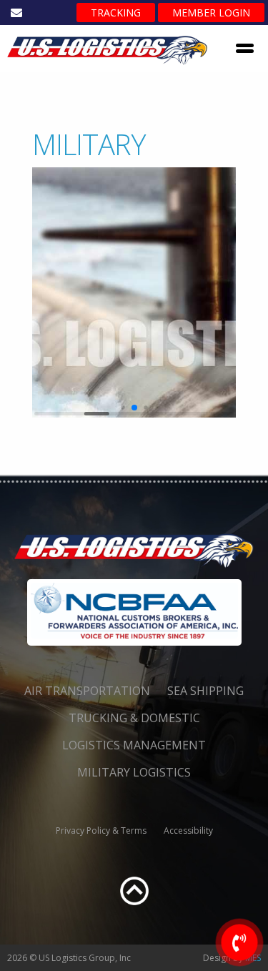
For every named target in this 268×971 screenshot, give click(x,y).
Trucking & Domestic (134, 718)
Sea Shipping (205, 691)
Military (89, 144)
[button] (122, 407)
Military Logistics (134, 772)
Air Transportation (87, 691)
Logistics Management (134, 745)
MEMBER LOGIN (211, 12)
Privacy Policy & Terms (101, 830)
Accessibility (188, 830)
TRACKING (116, 12)
